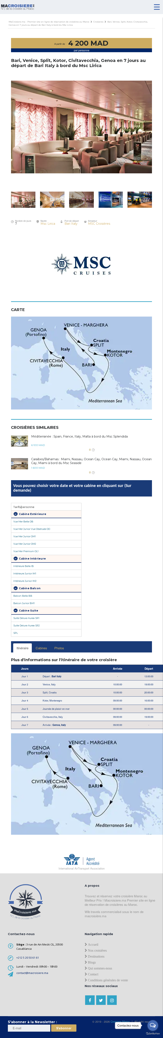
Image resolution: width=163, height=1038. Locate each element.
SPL (15, 632)
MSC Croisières (99, 224)
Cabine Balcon (29, 588)
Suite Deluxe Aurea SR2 (26, 625)
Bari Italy (71, 224)
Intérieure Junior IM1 (24, 573)
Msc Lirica (48, 224)
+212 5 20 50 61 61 (27, 957)
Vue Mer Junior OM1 (24, 536)
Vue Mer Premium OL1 (25, 551)
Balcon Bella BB (22, 595)
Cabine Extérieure (32, 514)
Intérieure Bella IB (23, 566)
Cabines (41, 648)
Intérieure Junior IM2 (25, 580)
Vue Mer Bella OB (23, 521)
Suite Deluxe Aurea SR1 (26, 618)
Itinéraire (22, 648)
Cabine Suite (28, 610)
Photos (59, 648)
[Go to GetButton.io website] (153, 1033)
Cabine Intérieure (32, 558)
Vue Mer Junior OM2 (24, 543)
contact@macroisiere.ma (32, 973)
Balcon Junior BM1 (24, 603)
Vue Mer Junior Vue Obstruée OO (31, 528)
